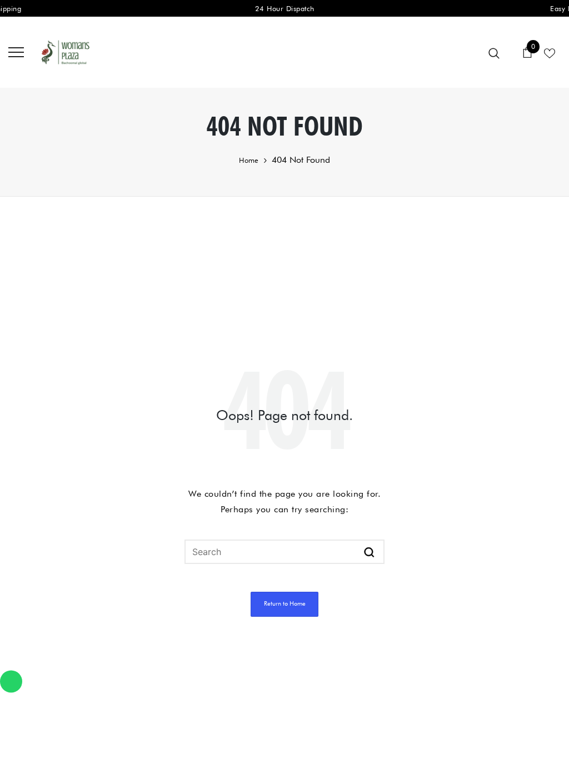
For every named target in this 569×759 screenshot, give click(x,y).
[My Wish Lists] (549, 52)
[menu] (16, 51)
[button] (369, 552)
